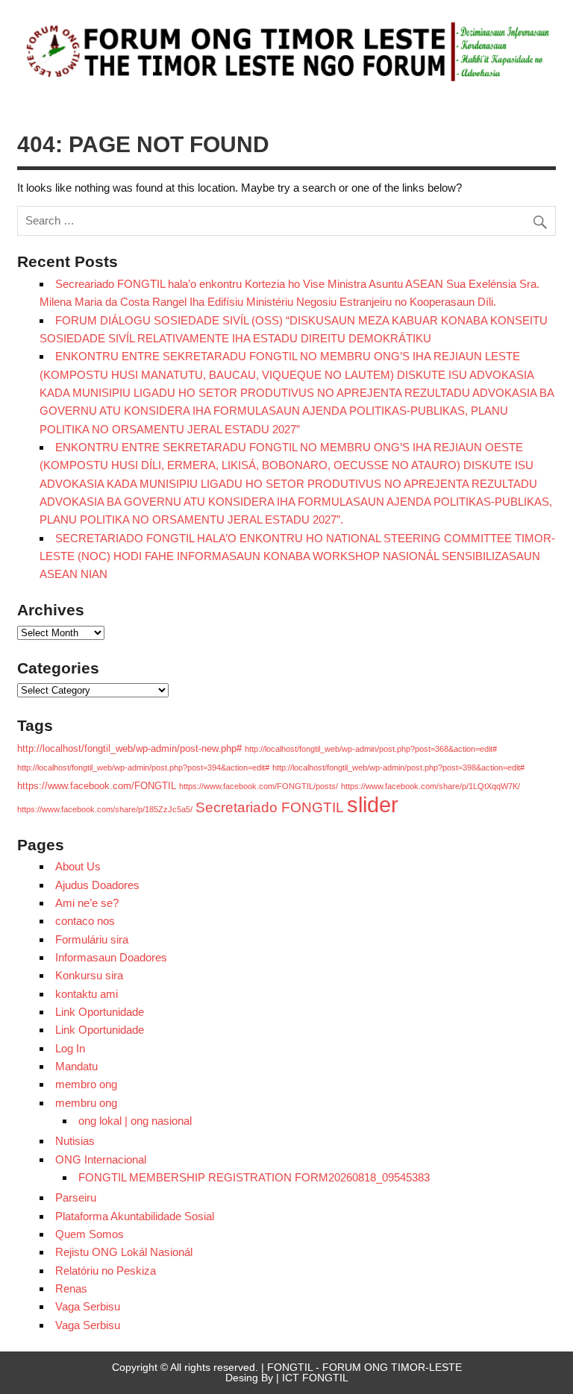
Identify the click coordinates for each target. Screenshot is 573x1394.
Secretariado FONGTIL (269, 807)
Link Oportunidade (99, 1011)
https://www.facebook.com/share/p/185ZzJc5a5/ (104, 809)
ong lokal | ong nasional (135, 1120)
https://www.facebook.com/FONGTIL (96, 785)
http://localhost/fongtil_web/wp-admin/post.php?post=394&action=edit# (143, 767)
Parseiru (75, 1197)
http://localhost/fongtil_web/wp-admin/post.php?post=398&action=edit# (398, 767)
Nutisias (75, 1140)
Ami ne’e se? (87, 903)
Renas (71, 1288)
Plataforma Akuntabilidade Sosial (134, 1216)
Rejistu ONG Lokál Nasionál (123, 1252)
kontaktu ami (86, 994)
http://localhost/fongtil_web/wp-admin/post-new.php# (129, 748)
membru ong (86, 1102)
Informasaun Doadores (111, 957)
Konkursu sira (89, 975)
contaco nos (85, 920)
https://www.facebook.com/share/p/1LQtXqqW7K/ (430, 786)
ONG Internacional (100, 1159)
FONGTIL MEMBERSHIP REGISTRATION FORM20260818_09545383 (254, 1177)
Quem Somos (89, 1234)
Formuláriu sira (91, 939)
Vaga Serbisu (87, 1306)
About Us (78, 866)
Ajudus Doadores (97, 885)
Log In (70, 1048)
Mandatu (76, 1066)
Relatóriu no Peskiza (105, 1270)
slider (372, 804)
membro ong (86, 1084)
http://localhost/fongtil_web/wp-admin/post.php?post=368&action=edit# (371, 748)
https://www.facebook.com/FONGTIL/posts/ (258, 786)
